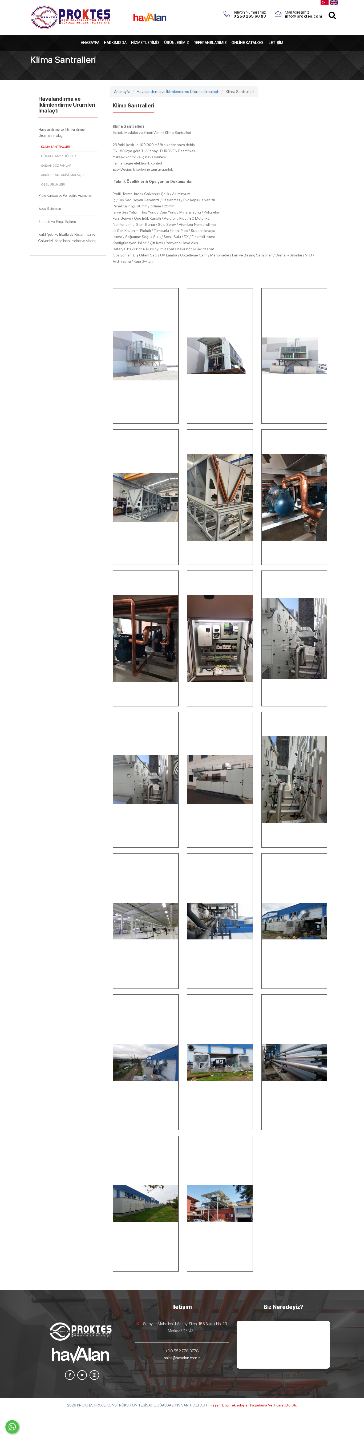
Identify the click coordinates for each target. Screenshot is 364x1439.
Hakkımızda (115, 43)
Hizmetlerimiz (145, 43)
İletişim (275, 43)
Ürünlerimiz (176, 43)
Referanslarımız (210, 43)
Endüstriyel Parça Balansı (57, 221)
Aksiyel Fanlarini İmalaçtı (62, 175)
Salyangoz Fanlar (56, 165)
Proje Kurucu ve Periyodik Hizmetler (65, 195)
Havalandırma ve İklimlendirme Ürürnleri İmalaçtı (61, 132)
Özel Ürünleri (53, 184)
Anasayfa (90, 43)
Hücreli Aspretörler (58, 156)
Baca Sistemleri (49, 208)
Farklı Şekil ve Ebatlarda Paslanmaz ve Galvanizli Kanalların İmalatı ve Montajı (67, 237)
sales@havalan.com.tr (182, 1358)
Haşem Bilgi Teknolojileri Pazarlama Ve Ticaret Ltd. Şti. (253, 1405)
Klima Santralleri (56, 146)
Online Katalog (247, 43)
